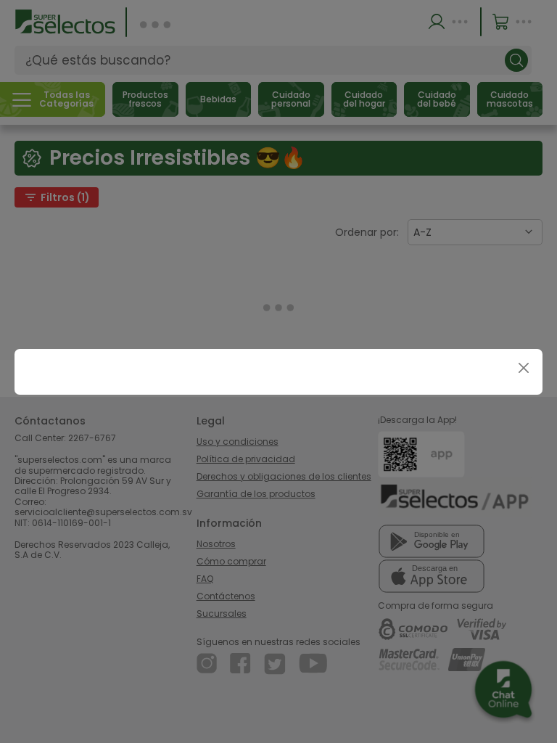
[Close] (523, 368)
